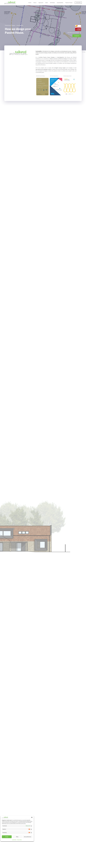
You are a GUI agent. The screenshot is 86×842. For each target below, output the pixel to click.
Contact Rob (78, 2)
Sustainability (60, 2)
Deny (17, 836)
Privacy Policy (19, 839)
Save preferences (27, 836)
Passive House (68, 2)
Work (46, 2)
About (34, 2)
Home (29, 2)
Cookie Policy (14, 839)
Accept (6, 836)
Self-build (52, 2)
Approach (41, 2)
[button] (31, 817)
